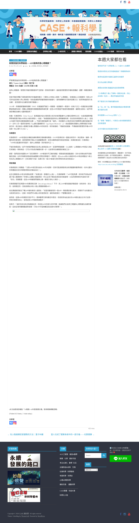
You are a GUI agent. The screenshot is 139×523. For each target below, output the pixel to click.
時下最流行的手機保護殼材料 (108, 101)
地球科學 (63, 476)
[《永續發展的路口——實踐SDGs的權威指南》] (24, 455)
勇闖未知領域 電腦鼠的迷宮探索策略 (111, 88)
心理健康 (33, 66)
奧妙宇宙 (72, 458)
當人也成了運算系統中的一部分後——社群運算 (72, 434)
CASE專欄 (18, 51)
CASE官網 (110, 51)
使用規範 (88, 51)
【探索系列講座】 (32, 51)
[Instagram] (14, 74)
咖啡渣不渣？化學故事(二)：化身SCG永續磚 (114, 66)
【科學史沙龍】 (47, 51)
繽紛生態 (64, 484)
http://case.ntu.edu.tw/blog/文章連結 (110, 164)
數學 (71, 463)
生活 (74, 463)
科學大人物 (64, 495)
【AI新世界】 (61, 51)
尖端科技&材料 (65, 467)
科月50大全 (120, 51)
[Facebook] (11, 74)
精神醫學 (45, 66)
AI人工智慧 (64, 454)
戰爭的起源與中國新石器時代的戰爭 (111, 77)
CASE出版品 (98, 51)
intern (26, 66)
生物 (74, 467)
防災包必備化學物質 (105, 82)
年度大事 (72, 491)
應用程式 (39, 66)
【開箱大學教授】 (77, 51)
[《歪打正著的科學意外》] (24, 489)
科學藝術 (71, 471)
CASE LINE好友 (122, 448)
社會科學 (64, 471)
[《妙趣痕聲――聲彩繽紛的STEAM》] (24, 472)
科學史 (70, 476)
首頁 (10, 51)
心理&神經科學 (65, 480)
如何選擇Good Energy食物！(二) (109, 115)
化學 (66, 458)
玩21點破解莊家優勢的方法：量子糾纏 (25, 434)
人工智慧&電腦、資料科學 (18, 60)
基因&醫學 (73, 454)
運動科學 (71, 484)
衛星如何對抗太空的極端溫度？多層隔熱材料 (114, 71)
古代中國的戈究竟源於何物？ (108, 129)
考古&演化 (64, 463)
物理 (61, 458)
